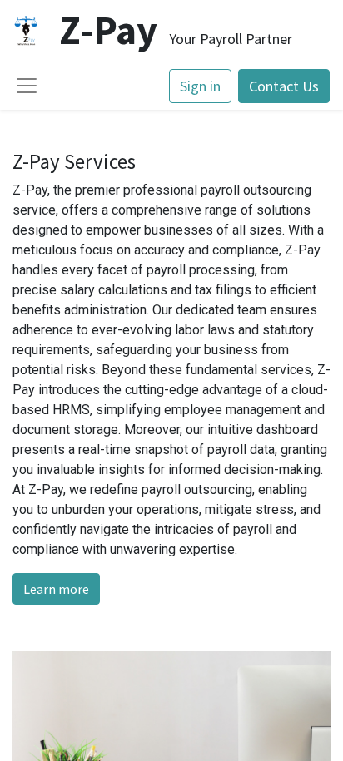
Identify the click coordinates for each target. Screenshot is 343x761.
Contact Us (284, 86)
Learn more (56, 589)
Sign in (200, 86)
